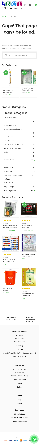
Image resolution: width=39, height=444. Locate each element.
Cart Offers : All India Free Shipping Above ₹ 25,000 (19, 353)
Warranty (19, 346)
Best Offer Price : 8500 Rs (19, 144)
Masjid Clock (19, 171)
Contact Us (19, 372)
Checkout (19, 349)
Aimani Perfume (19, 125)
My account (19, 338)
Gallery (19, 154)
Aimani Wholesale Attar (19, 131)
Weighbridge (19, 187)
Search (25, 5)
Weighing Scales (18, 190)
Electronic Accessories (19, 148)
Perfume (19, 179)
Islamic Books (18, 162)
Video (19, 383)
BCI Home (19, 335)
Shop (19, 399)
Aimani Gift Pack (19, 120)
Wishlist (19, 403)
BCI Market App (19, 414)
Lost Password (19, 342)
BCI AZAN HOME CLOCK (19, 418)
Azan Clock (19, 137)
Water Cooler (19, 183)
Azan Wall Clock (19, 141)
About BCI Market (19, 369)
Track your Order (19, 357)
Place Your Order (19, 379)
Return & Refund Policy (19, 376)
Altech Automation (19, 421)
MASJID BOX (19, 167)
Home (4, 16)
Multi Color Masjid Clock (19, 175)
